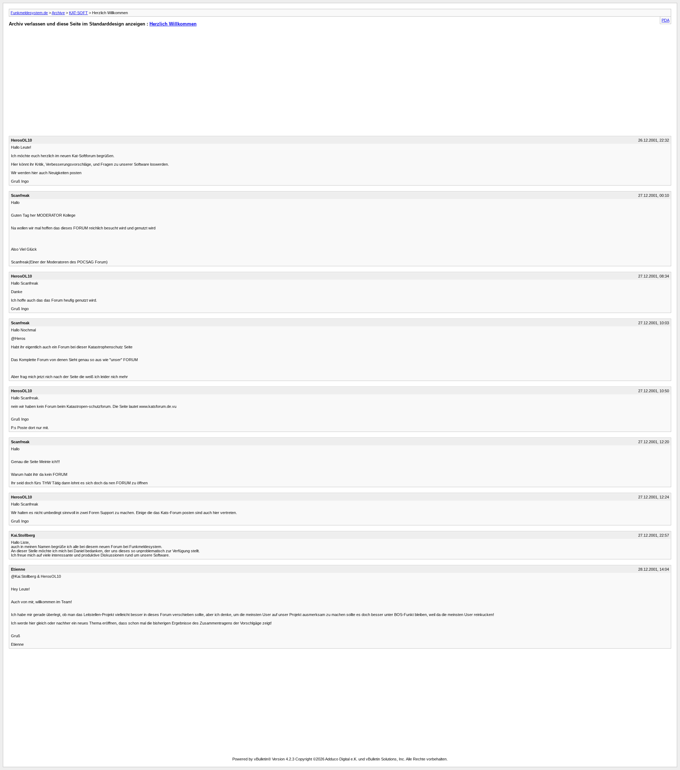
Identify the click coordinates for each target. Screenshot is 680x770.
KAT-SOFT (78, 13)
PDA (665, 20)
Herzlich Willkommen (173, 24)
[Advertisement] (168, 82)
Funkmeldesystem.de (29, 13)
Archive (58, 13)
